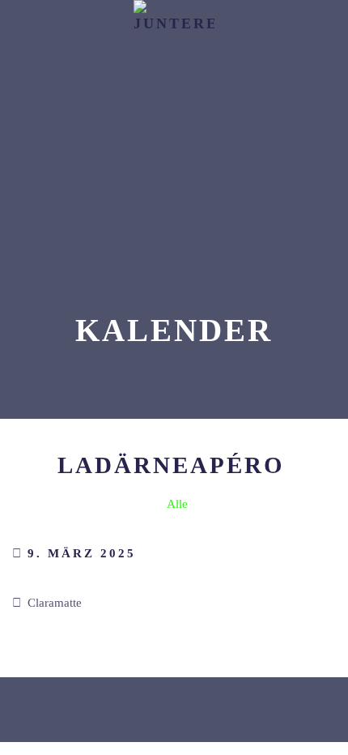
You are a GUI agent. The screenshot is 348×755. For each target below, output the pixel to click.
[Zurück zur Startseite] (174, 40)
